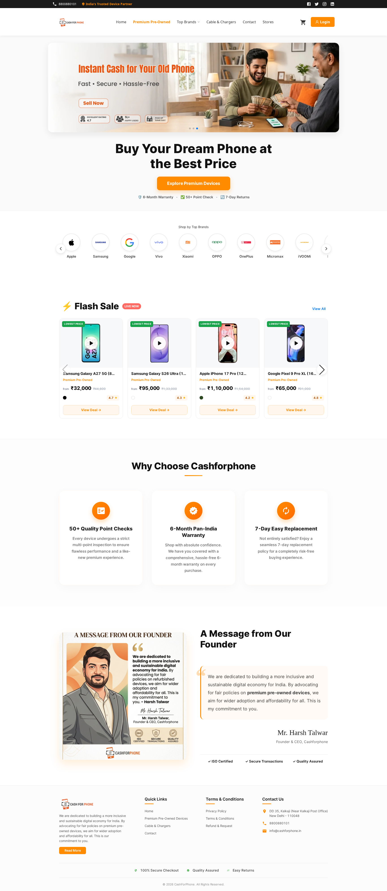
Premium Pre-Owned (151, 21)
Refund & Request (219, 826)
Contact (249, 21)
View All (319, 309)
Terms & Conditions (220, 818)
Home (121, 21)
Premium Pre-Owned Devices (166, 818)
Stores (268, 21)
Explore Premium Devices (193, 183)
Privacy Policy (216, 811)
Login (325, 21)
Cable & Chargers (221, 21)
